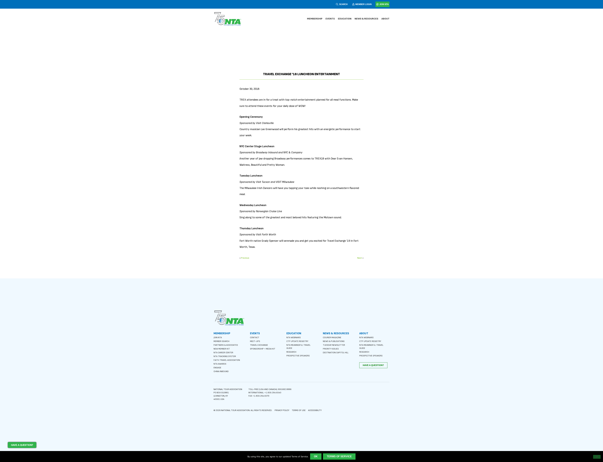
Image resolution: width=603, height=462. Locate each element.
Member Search (221, 341)
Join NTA (218, 337)
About (385, 18)
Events (330, 18)
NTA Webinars (293, 337)
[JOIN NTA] (377, 4)
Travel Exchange (259, 345)
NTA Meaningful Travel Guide (298, 346)
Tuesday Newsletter (334, 345)
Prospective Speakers (298, 355)
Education (344, 18)
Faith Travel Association (227, 360)
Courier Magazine (332, 337)
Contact (254, 337)
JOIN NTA (384, 4)
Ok (316, 456)
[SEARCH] (337, 4)
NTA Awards (220, 364)
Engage (217, 367)
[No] (597, 457)
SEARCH (343, 4)
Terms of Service (339, 456)
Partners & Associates (226, 345)
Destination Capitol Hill (335, 352)
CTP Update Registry (297, 341)
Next (359, 258)
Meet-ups (255, 341)
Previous (245, 258)
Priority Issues (331, 348)
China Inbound (221, 371)
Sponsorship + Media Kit (262, 348)
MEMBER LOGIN (363, 4)
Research (291, 352)
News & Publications (334, 341)
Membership (314, 18)
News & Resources (366, 18)
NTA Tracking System (225, 356)
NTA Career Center (223, 352)
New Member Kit (222, 348)
